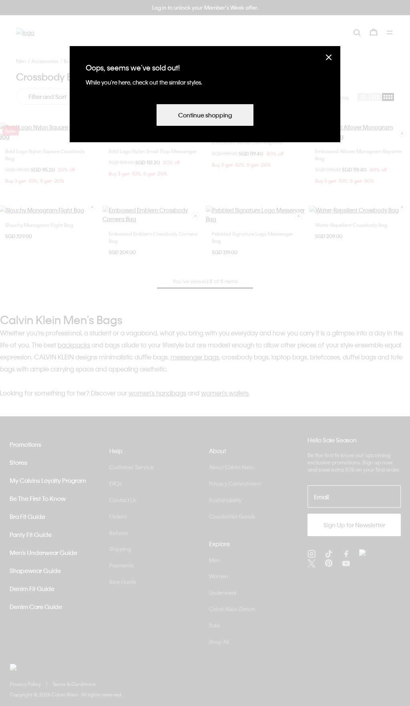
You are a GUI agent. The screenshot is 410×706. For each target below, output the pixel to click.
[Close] (329, 57)
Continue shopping (205, 115)
